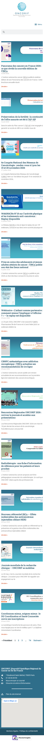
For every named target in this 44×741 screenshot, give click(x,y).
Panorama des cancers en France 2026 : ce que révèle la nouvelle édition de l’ (21, 68)
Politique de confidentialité (29, 731)
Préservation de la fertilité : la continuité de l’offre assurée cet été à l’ (22, 118)
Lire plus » (4, 86)
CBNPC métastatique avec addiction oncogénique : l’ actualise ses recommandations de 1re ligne (19, 364)
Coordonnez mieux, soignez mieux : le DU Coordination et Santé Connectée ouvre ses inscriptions (20, 616)
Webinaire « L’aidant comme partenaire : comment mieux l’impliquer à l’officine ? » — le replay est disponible (22, 313)
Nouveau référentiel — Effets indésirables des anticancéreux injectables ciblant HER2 (18, 517)
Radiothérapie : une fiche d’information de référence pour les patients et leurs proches (21, 466)
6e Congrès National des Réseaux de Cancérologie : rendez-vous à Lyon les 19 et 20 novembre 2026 (20, 165)
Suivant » (37, 640)
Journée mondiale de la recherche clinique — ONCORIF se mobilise (18, 566)
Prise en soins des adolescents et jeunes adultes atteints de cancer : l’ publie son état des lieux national (21, 264)
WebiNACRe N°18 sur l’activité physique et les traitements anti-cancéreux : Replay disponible (21, 216)
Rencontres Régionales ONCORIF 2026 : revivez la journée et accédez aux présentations (21, 415)
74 (30, 640)
